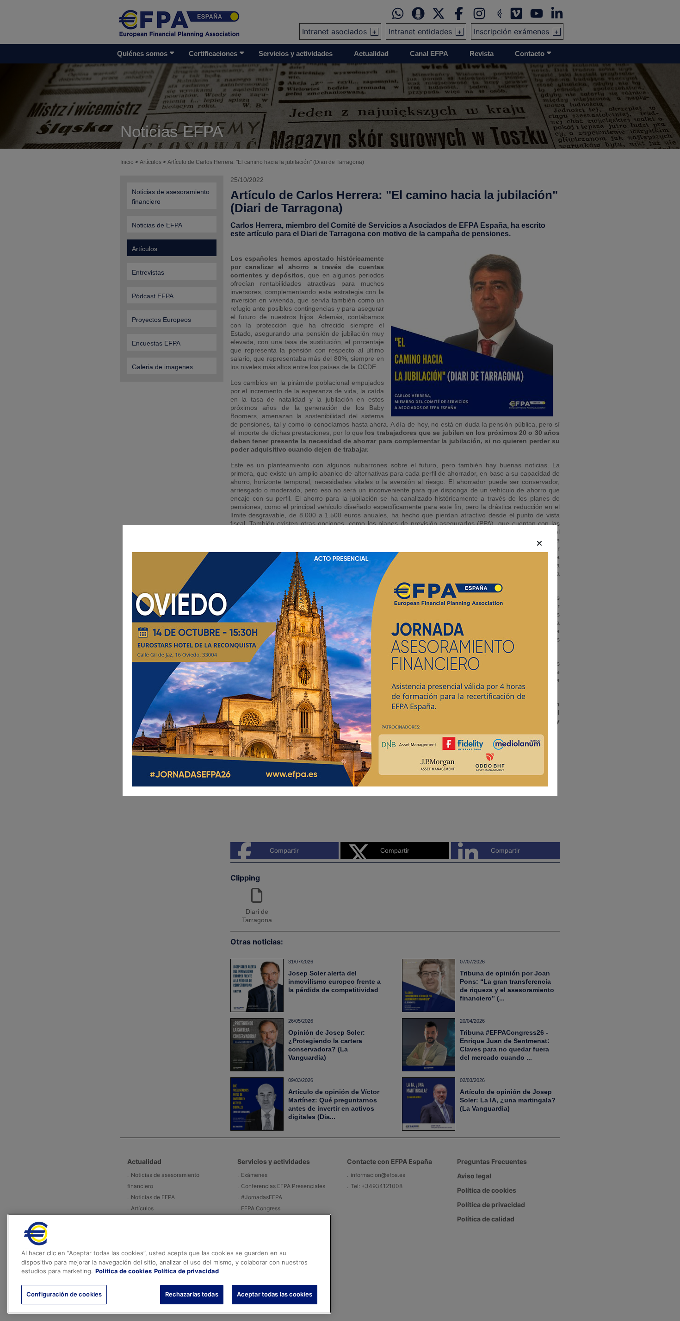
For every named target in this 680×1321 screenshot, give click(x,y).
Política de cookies (123, 1271)
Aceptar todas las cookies (274, 1294)
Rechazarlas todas (191, 1294)
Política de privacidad (186, 1271)
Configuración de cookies (64, 1294)
